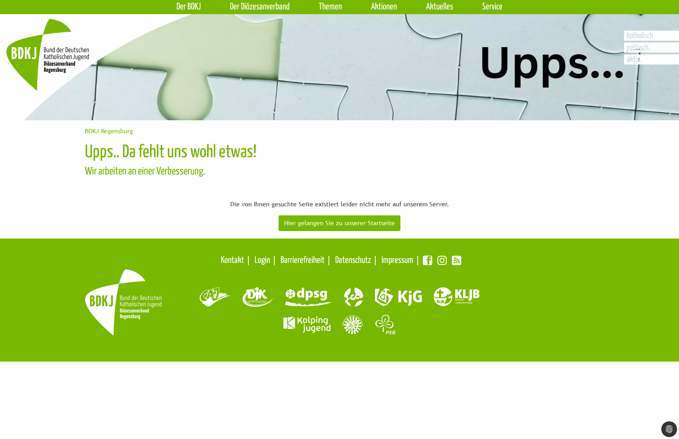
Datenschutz (353, 260)
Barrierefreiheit (303, 260)
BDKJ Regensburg (109, 131)
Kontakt (232, 260)
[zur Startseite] (76, 69)
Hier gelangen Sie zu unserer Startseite (339, 223)
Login (262, 260)
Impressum (397, 260)
